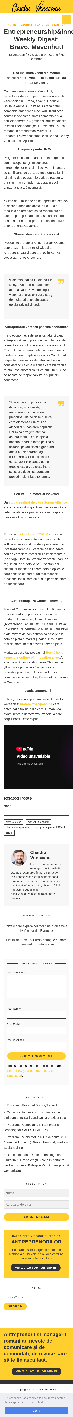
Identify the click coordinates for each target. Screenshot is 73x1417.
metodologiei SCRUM (33, 534)
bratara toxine (13, 821)
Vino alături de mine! (35, 1267)
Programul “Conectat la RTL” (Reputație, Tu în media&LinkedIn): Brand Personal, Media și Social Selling (36, 1142)
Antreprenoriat (20, 25)
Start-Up (58, 25)
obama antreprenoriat (18, 827)
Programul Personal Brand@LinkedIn (33, 1105)
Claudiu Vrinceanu (45, 54)
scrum (9, 832)
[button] (46, 1402)
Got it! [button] (36, 1410)
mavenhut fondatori (38, 821)
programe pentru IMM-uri (50, 827)
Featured (42, 25)
